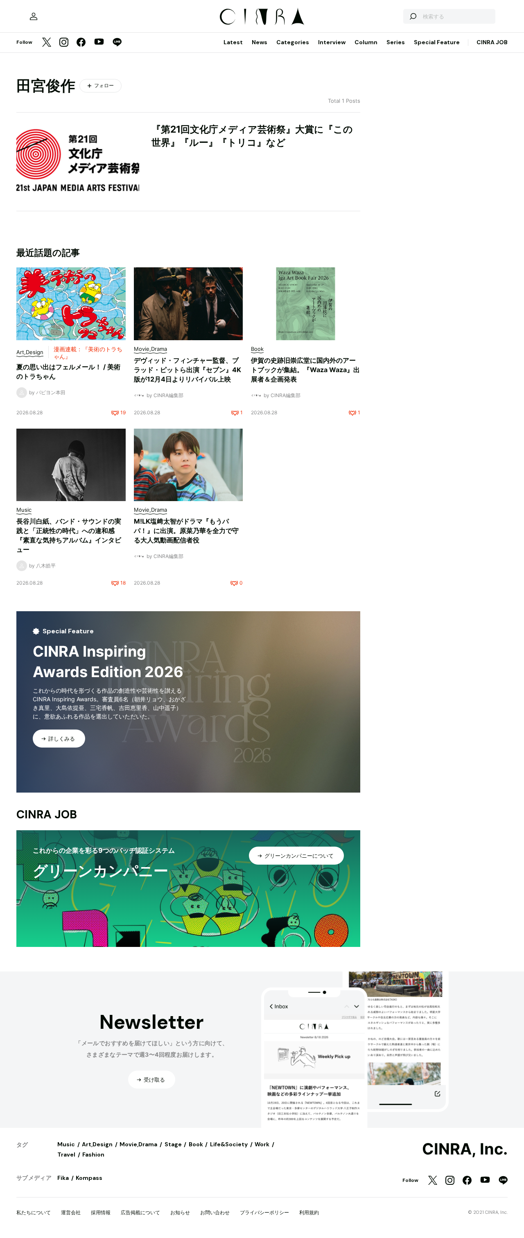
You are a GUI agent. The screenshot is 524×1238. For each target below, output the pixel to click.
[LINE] (117, 43)
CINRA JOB (492, 42)
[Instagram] (63, 43)
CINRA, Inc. (465, 1149)
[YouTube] (99, 42)
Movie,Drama (138, 1144)
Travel (66, 1154)
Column (366, 42)
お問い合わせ (215, 1212)
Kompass (89, 1178)
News (259, 42)
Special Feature (437, 42)
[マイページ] (33, 16)
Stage (173, 1144)
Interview (332, 42)
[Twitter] (46, 43)
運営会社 (71, 1212)
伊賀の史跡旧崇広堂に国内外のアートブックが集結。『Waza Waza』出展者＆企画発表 (305, 369)
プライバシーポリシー (264, 1212)
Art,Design (97, 1144)
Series (395, 42)
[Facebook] (81, 43)
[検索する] (412, 16)
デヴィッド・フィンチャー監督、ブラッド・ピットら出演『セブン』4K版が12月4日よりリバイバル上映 (187, 369)
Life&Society (229, 1144)
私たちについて (33, 1212)
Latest (233, 42)
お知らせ (180, 1212)
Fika (63, 1178)
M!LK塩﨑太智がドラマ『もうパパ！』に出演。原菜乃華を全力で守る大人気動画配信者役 (186, 530)
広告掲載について (140, 1212)
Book (196, 1144)
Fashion (93, 1154)
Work (262, 1144)
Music (66, 1144)
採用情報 (101, 1212)
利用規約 (309, 1212)
